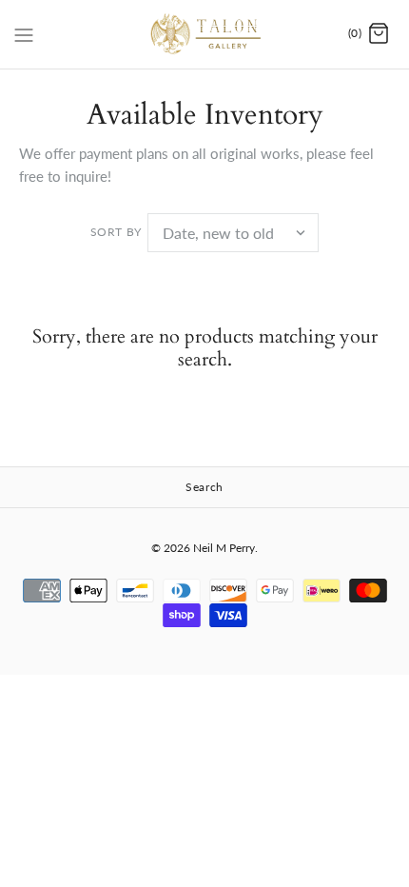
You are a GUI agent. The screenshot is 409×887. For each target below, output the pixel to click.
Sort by (116, 232)
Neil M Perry (224, 548)
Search (204, 487)
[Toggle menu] (24, 33)
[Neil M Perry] (205, 34)
